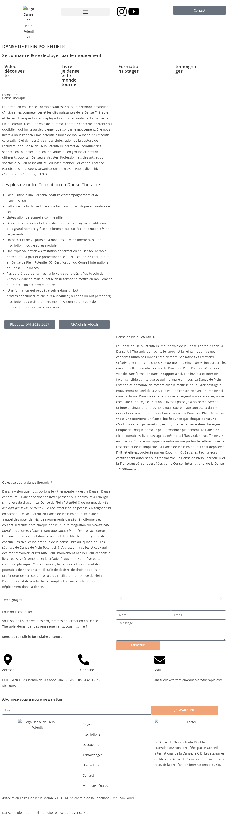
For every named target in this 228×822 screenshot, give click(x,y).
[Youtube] (133, 11)
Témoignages (92, 755)
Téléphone (86, 670)
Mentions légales (95, 785)
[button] (85, 12)
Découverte (91, 744)
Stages (87, 724)
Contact (88, 775)
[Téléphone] (83, 659)
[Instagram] (121, 11)
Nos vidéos (91, 765)
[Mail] (159, 659)
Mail (157, 670)
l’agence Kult (80, 812)
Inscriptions (91, 734)
